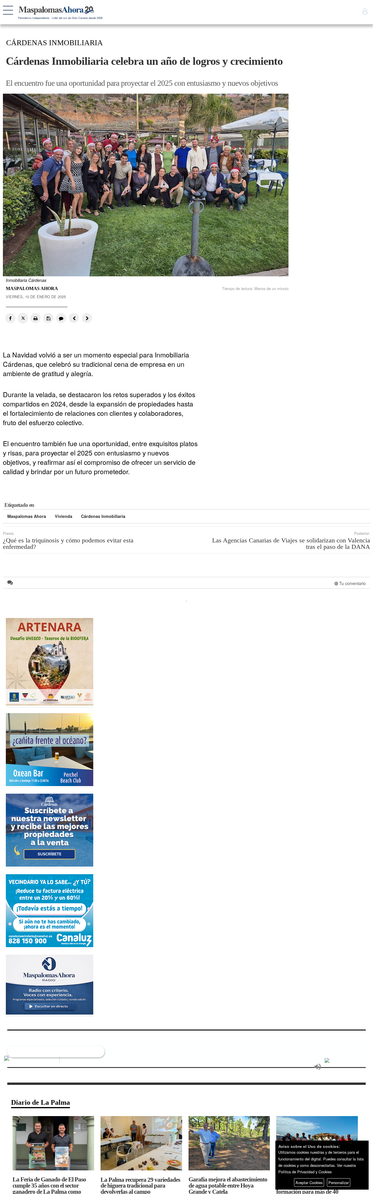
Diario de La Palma (40, 1102)
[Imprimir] (35, 318)
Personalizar (338, 1182)
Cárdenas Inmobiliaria (103, 516)
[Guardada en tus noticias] (48, 318)
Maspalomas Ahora (26, 516)
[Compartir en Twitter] (23, 318)
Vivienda (63, 516)
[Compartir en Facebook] (10, 318)
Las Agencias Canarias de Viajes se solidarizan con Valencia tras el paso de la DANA (291, 543)
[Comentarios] (60, 318)
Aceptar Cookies (309, 1182)
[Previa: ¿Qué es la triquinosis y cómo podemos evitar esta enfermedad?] (73, 318)
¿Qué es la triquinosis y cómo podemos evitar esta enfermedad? (68, 543)
